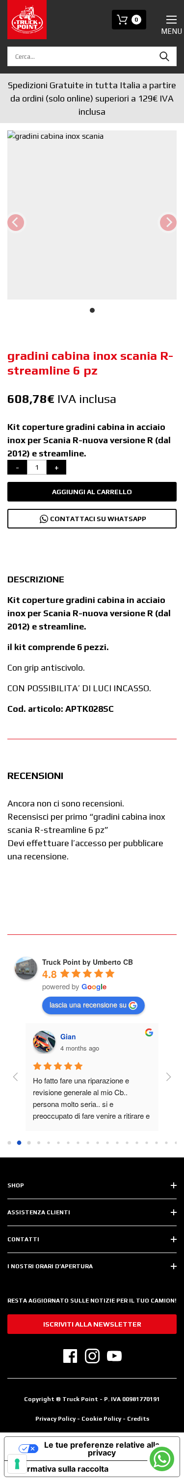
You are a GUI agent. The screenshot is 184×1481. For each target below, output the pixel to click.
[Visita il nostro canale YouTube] (114, 1356)
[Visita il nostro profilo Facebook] (70, 1356)
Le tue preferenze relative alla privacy (101, 1448)
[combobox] (92, 56)
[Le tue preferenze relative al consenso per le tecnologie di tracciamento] (17, 1464)
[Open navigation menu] (171, 20)
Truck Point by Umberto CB (87, 962)
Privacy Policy (55, 1418)
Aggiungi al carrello (92, 492)
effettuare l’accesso (66, 843)
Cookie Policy (102, 1418)
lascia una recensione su (88, 1004)
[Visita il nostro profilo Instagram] (92, 1356)
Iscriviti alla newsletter (92, 1324)
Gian (68, 1036)
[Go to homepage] (27, 19)
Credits (138, 1418)
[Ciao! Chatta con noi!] (162, 1459)
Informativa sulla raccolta (60, 1469)
